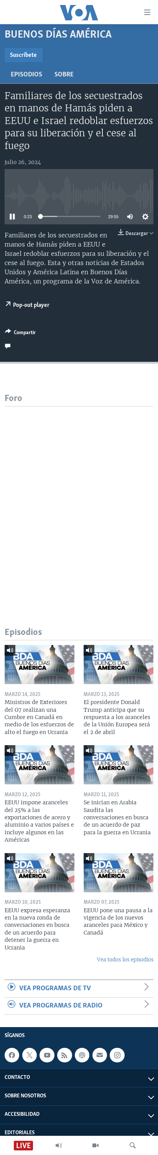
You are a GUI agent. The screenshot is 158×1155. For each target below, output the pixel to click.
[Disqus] (79, 502)
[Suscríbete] (99, 1055)
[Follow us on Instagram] (117, 1055)
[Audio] (58, 1145)
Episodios (26, 74)
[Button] (20, 333)
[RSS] (64, 1055)
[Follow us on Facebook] (12, 1055)
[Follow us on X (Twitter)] (29, 1055)
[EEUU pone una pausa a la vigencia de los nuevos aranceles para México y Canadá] (118, 872)
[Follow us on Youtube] (47, 1055)
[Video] (95, 1145)
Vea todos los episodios (125, 959)
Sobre (64, 74)
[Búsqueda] (132, 1145)
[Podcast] (82, 1055)
